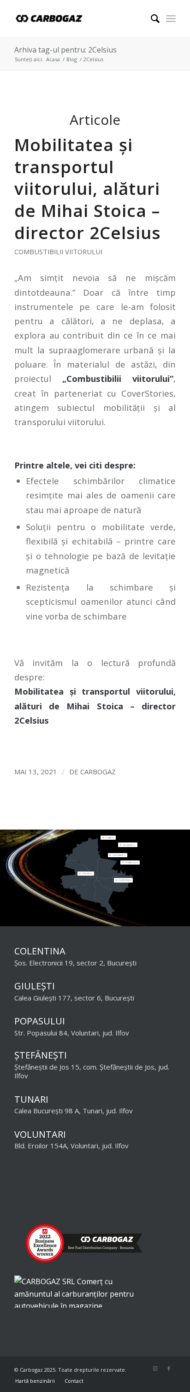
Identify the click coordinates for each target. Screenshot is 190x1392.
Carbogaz (98, 771)
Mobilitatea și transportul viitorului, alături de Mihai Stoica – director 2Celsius (87, 188)
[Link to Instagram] (155, 1368)
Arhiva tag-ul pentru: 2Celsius (65, 50)
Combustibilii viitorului (58, 251)
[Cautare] (151, 18)
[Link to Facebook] (169, 1368)
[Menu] (171, 18)
